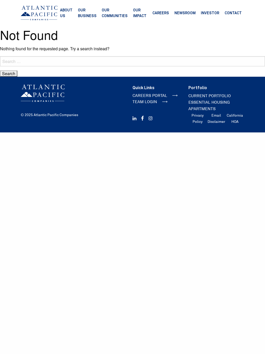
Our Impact (139, 13)
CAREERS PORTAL (149, 95)
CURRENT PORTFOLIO (209, 95)
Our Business (87, 13)
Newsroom (185, 13)
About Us (66, 13)
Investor (210, 13)
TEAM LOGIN (144, 101)
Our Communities (115, 13)
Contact (233, 13)
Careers (160, 13)
